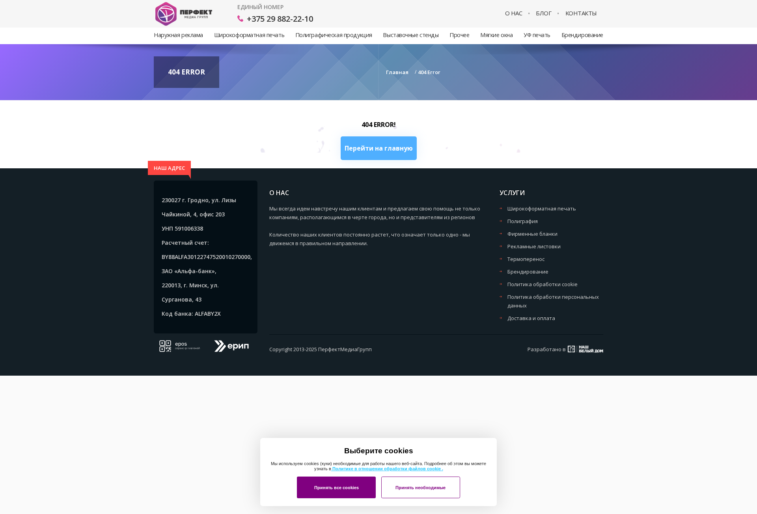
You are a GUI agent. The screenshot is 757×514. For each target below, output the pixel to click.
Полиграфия (522, 221)
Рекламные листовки (534, 246)
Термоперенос (525, 259)
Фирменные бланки (532, 233)
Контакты (581, 13)
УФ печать (537, 35)
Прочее (459, 35)
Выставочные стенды (410, 35)
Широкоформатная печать (249, 35)
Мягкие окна (496, 35)
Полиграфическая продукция (333, 35)
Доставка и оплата (531, 318)
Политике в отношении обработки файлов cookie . (387, 468)
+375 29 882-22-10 (280, 18)
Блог (543, 13)
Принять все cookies (336, 487)
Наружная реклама (178, 35)
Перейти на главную (379, 148)
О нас (513, 13)
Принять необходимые (420, 487)
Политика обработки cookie (542, 284)
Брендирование (582, 35)
